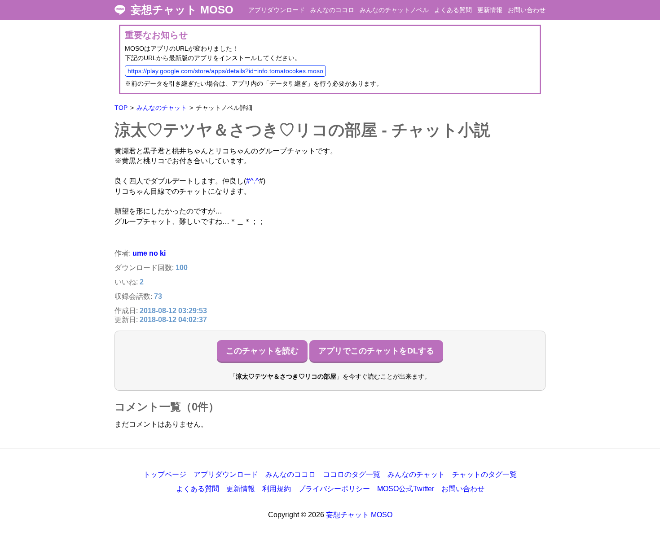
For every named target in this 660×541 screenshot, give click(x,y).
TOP (121, 107)
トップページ (164, 474)
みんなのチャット (161, 107)
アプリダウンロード (276, 9)
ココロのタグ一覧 (351, 474)
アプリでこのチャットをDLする (376, 350)
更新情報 (489, 9)
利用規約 (276, 489)
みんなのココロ (332, 9)
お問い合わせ (527, 9)
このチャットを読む (262, 350)
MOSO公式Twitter (405, 489)
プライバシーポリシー (334, 489)
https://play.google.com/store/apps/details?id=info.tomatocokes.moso (225, 70)
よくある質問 (453, 9)
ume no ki (149, 253)
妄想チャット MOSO (182, 9)
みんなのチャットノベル (394, 9)
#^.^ (252, 181)
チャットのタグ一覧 (484, 474)
